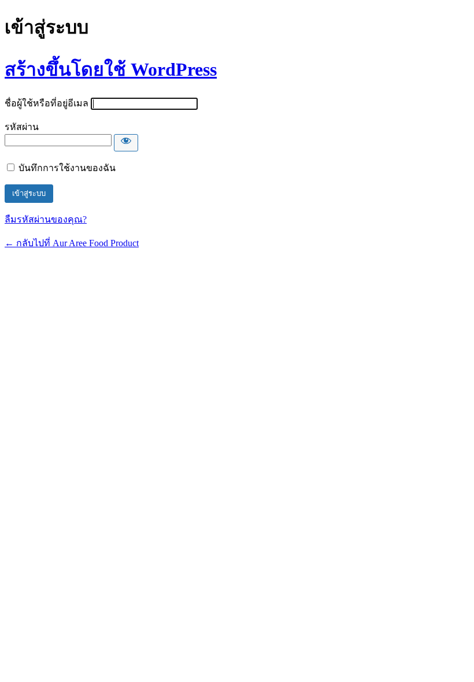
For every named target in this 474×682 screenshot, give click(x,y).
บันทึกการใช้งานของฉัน (67, 168)
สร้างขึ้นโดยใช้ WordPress (111, 69)
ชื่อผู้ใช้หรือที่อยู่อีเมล (46, 103)
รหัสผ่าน (22, 127)
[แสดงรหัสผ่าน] (126, 142)
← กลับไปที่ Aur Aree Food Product (72, 243)
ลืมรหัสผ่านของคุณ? (46, 219)
